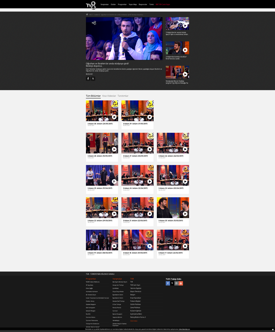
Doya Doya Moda (118, 291)
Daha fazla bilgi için (184, 329)
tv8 (90, 15)
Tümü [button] (151, 4)
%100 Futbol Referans (93, 282)
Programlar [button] (122, 4)
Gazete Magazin (91, 304)
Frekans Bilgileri (135, 301)
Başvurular (143, 4)
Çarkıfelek (116, 288)
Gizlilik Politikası (135, 304)
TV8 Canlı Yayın (164, 4)
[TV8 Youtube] (181, 283)
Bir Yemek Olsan (91, 295)
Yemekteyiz (116, 320)
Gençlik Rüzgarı (90, 311)
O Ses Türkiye (117, 304)
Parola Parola (117, 307)
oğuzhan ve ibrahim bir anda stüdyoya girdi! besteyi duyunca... (122, 15)
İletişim (132, 295)
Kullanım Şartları (135, 311)
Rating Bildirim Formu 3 (138, 317)
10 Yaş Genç (89, 285)
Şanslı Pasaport (117, 314)
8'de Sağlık (89, 288)
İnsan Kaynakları (135, 298)
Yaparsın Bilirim (117, 317)
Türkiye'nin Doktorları (92, 323)
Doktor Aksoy (90, 301)
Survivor (115, 311)
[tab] (93, 96)
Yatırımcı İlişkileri (135, 288)
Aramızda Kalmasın (92, 291)
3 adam (96, 15)
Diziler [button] (113, 4)
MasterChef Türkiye (118, 301)
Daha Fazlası (133, 321)
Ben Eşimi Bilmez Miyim (120, 282)
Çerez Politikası (135, 307)
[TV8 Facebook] (168, 283)
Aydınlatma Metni (136, 314)
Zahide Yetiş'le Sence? (92, 327)
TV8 (131, 282)
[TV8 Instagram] (176, 283)
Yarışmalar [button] (105, 4)
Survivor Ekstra (90, 317)
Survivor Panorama (92, 320)
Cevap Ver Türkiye (118, 285)
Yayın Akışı (133, 4)
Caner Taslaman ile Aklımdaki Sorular (97, 298)
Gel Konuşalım (90, 307)
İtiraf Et (88, 314)
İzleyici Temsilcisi (135, 291)
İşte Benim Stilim (118, 295)
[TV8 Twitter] (172, 283)
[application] (124, 38)
